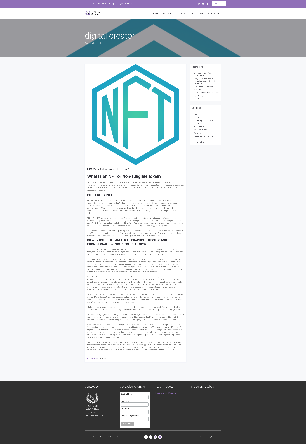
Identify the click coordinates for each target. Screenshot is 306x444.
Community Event (200, 117)
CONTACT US (213, 13)
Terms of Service (199, 437)
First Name (125, 401)
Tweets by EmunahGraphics (165, 393)
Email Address (126, 394)
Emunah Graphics (102, 437)
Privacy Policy (210, 437)
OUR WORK (166, 13)
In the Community (200, 130)
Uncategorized (198, 142)
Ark (86, 43)
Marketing (95, 358)
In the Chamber (199, 126)
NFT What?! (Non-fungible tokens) (108, 169)
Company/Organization (130, 416)
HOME (155, 13)
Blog (88, 358)
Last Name (125, 408)
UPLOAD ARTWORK (197, 13)
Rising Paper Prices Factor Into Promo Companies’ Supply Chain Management (205, 81)
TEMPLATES (180, 13)
